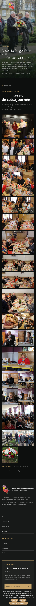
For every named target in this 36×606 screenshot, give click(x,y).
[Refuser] (33, 597)
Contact (4, 531)
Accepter (14, 600)
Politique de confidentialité (18, 603)
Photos (4, 553)
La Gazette (5, 543)
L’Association (6, 521)
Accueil (4, 517)
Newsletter (5, 548)
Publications (5, 526)
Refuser (23, 600)
